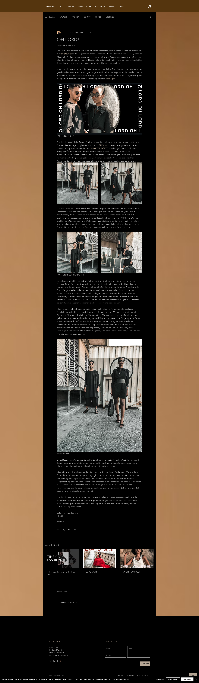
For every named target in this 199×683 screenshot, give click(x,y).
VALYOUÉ (63, 17)
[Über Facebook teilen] (58, 529)
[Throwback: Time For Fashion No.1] (62, 558)
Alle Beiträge (50, 17)
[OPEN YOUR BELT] (137, 558)
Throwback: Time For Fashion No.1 (61, 573)
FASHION (75, 17)
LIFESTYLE (110, 17)
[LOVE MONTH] (99, 558)
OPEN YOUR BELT (131, 572)
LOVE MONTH (92, 572)
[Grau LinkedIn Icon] (54, 661)
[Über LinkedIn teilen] (69, 529)
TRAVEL (98, 17)
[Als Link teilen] (75, 529)
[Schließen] (196, 679)
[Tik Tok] (57, 661)
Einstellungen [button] (159, 679)
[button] (151, 17)
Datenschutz (65, 667)
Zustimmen (187, 679)
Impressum (53, 667)
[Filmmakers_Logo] (61, 661)
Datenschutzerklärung (121, 679)
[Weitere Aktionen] (140, 32)
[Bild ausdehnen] (77, 183)
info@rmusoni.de (61, 655)
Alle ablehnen (173, 679)
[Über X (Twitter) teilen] (64, 529)
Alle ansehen (149, 545)
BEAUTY (87, 17)
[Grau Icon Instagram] (50, 661)
